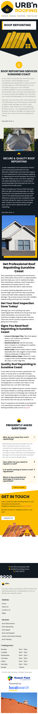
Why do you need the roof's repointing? (16, 438)
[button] (2, 139)
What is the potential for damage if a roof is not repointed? (14, 479)
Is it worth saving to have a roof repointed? (18, 470)
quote (27, 408)
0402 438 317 (26, 506)
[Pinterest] (10, 576)
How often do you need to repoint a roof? (15, 463)
